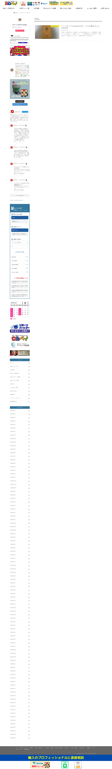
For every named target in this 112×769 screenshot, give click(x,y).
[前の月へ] (22, 303)
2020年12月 (13, 649)
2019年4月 (13, 720)
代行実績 (36, 8)
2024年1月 (13, 519)
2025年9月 (13, 449)
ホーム (11, 362)
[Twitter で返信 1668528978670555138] (15, 176)
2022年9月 (13, 575)
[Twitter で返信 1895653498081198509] (15, 143)
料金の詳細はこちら (22, 278)
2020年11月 (13, 653)
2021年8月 (13, 621)
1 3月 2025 (21, 125)
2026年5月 (13, 421)
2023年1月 (13, 561)
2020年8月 (13, 663)
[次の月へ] (28, 303)
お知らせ (12, 383)
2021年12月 (13, 607)
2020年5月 (13, 674)
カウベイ (15, 125)
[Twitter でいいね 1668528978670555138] (20, 176)
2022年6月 (13, 586)
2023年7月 (13, 540)
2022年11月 (13, 568)
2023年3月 (13, 554)
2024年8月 (13, 494)
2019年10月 (13, 699)
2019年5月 (13, 716)
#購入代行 (16, 173)
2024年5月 (13, 505)
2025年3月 (13, 470)
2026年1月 (13, 435)
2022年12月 (13, 565)
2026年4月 (13, 424)
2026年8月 (13, 410)
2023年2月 (13, 558)
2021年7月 (13, 625)
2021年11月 (13, 611)
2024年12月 (13, 480)
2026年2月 (13, 431)
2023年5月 (13, 547)
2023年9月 (13, 533)
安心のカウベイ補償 (50, 8)
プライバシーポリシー (15, 398)
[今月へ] (25, 303)
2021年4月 (13, 635)
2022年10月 (13, 572)
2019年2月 (13, 727)
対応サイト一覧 (24, 8)
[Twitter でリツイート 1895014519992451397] (17, 159)
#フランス (24, 170)
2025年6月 (13, 459)
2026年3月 (13, 428)
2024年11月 (13, 484)
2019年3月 (13, 723)
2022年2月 (13, 600)
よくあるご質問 (91, 8)
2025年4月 (13, 466)
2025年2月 (13, 473)
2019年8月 (13, 706)
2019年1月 (13, 730)
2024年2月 (13, 516)
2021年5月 (13, 632)
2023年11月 (13, 526)
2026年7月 (13, 414)
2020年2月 (13, 685)
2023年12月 (13, 523)
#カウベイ (19, 170)
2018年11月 (13, 737)
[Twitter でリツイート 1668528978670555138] (17, 176)
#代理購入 (21, 173)
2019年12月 (13, 692)
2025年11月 (13, 442)
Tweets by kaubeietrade (16, 200)
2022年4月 (13, 593)
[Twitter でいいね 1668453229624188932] (20, 192)
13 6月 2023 (22, 163)
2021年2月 (13, 642)
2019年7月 (13, 709)
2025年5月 (13, 463)
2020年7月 (13, 667)
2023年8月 (13, 537)
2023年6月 (13, 544)
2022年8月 (13, 579)
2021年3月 (13, 639)
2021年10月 (13, 614)
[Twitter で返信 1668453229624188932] (15, 192)
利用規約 (12, 394)
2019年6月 (13, 713)
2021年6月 (13, 628)
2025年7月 (13, 456)
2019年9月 (13, 702)
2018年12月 (13, 734)
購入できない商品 (65, 8)
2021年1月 (13, 646)
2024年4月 (13, 509)
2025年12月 (13, 438)
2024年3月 (13, 512)
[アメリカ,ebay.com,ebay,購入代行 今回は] (20, 89)
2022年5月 (13, 590)
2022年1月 (13, 604)
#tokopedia (20, 187)
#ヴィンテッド (17, 172)
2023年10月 (13, 530)
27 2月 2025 (22, 147)
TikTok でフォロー (20, 30)
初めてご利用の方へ (9, 8)
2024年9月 (13, 491)
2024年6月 (13, 502)
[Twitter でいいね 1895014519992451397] (20, 159)
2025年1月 (13, 477)
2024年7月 (13, 498)
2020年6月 (13, 670)
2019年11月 (13, 695)
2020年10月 (13, 656)
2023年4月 (13, 551)
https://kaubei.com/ (19, 140)
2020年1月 (13, 688)
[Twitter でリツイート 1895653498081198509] (17, 143)
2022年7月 (13, 582)
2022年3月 (13, 597)
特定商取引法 (13, 401)
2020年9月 (13, 660)
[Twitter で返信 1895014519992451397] (15, 159)
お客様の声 (79, 8)
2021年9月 (13, 618)
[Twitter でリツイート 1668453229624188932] (17, 192)
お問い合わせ (105, 8)
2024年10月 (13, 487)
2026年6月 (13, 417)
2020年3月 (13, 681)
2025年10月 (13, 445)
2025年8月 (13, 452)
